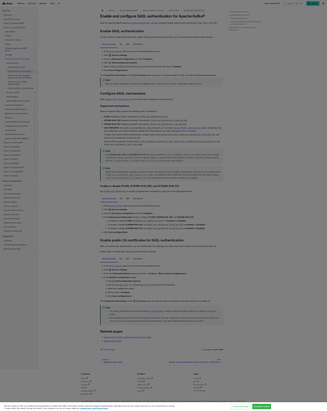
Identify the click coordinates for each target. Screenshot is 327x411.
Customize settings (240, 406)
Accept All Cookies (262, 406)
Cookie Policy (86, 408)
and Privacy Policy (100, 408)
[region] (163, 406)
